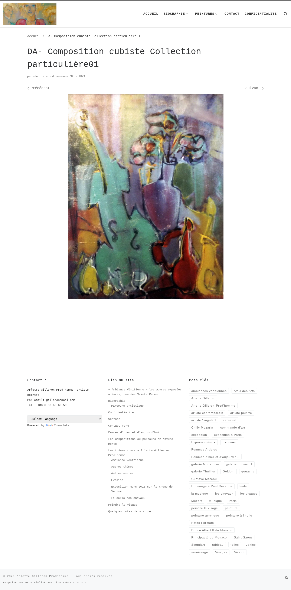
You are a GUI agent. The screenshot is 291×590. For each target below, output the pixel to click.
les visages (249, 493)
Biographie (116, 401)
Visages (221, 552)
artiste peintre (241, 412)
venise (251, 544)
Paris (233, 500)
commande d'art (232, 427)
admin (37, 76)
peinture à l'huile (239, 515)
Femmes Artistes (204, 449)
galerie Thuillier (203, 471)
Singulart (198, 544)
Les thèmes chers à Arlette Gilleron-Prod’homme (139, 453)
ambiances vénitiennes (209, 391)
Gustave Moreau (204, 479)
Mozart (196, 500)
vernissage (199, 552)
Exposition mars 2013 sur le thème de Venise (142, 489)
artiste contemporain (207, 412)
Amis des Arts (244, 391)
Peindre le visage (122, 505)
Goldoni (229, 471)
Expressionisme (203, 442)
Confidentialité (121, 412)
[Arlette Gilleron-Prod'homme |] (29, 14)
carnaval (229, 420)
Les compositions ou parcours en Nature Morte (140, 441)
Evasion (117, 480)
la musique (199, 493)
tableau (218, 544)
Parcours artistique (127, 405)
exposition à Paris (228, 434)
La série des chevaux (128, 498)
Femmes (229, 442)
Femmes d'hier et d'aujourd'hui (215, 457)
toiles (234, 544)
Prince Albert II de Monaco (211, 530)
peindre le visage (204, 508)
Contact (114, 419)
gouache (248, 471)
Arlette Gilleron (203, 398)
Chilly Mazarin (202, 427)
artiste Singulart (203, 420)
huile (243, 486)
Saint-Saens (243, 537)
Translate (61, 425)
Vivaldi (239, 552)
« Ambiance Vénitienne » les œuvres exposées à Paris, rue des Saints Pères (145, 392)
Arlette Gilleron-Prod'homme (213, 405)
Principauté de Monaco (209, 537)
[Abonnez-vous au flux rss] (286, 578)
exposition (199, 434)
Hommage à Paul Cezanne (211, 486)
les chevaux (224, 493)
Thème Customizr (75, 582)
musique (215, 500)
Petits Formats (202, 522)
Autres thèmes (122, 466)
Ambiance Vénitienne (127, 460)
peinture (231, 508)
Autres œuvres (122, 473)
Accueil (34, 36)
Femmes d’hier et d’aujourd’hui (133, 432)
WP (27, 582)
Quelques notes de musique (129, 511)
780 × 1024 (76, 76)
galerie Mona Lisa (205, 464)
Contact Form (118, 425)
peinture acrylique (205, 515)
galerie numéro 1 (239, 464)
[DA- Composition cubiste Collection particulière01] (145, 196)
